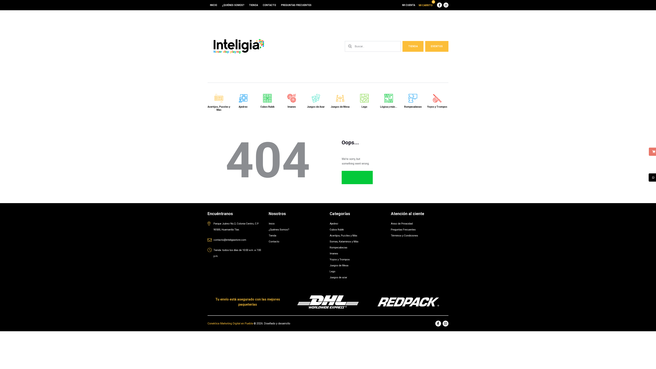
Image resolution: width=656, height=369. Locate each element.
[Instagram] (445, 5)
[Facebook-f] (439, 5)
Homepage (357, 177)
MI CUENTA (408, 5)
